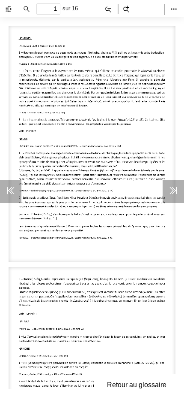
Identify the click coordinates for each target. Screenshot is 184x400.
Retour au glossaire (136, 384)
